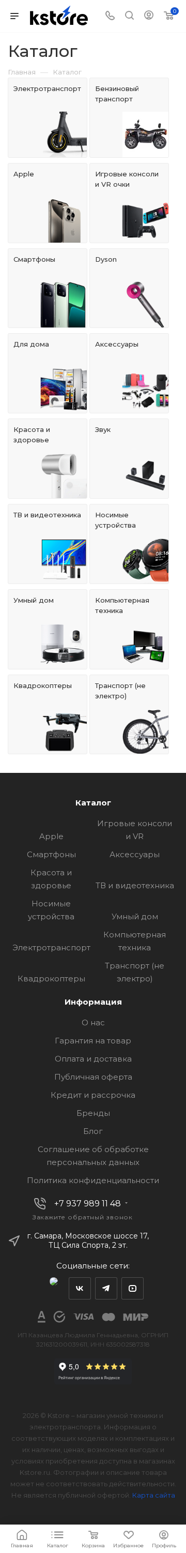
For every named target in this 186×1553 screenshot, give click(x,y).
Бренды (93, 1113)
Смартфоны (51, 854)
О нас (93, 1022)
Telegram (106, 1288)
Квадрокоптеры (51, 978)
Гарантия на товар (93, 1041)
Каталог (93, 803)
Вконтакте (80, 1288)
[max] (53, 1288)
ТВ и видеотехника (135, 885)
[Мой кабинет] (148, 16)
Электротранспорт (51, 947)
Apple (51, 836)
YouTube (132, 1288)
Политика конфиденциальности (93, 1180)
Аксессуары (135, 854)
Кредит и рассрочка (93, 1095)
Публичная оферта (93, 1077)
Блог (93, 1131)
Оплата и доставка (93, 1059)
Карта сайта (153, 1495)
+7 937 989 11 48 (87, 1204)
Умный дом (135, 916)
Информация (93, 1002)
